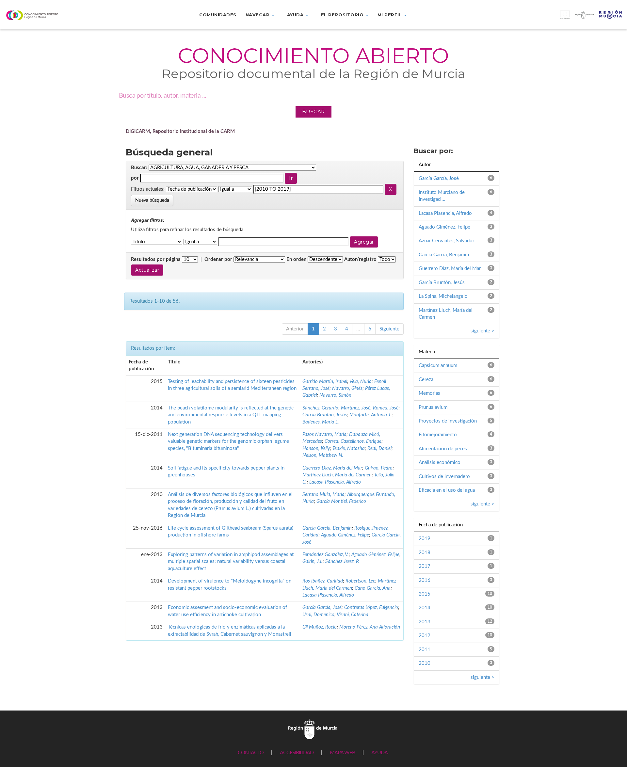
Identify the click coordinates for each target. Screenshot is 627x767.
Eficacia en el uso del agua (447, 490)
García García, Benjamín (327, 528)
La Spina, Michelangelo (443, 296)
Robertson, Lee (360, 581)
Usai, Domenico (318, 614)
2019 (424, 538)
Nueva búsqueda (152, 200)
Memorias (429, 393)
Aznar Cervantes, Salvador (446, 240)
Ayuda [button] (296, 14)
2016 (424, 580)
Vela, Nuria (360, 381)
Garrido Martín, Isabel (324, 381)
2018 (424, 552)
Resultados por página (156, 259)
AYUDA (379, 752)
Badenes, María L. (320, 422)
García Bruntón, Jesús (324, 414)
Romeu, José (385, 408)
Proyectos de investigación (448, 421)
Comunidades (217, 14)
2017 (424, 566)
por (135, 178)
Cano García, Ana (373, 588)
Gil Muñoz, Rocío (319, 627)
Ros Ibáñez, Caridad (322, 581)
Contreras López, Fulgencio (371, 607)
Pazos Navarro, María (324, 434)
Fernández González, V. (325, 554)
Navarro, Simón (335, 395)
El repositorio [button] (343, 14)
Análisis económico (439, 462)
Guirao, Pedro (379, 468)
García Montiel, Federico (341, 501)
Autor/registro (360, 259)
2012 (424, 635)
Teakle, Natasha (348, 448)
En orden (296, 259)
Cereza (426, 379)
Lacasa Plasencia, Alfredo (335, 482)
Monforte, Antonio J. (370, 414)
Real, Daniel (379, 448)
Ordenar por (218, 259)
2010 (424, 663)
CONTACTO (251, 752)
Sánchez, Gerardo (320, 408)
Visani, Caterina (352, 614)
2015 (424, 594)
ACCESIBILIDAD (297, 752)
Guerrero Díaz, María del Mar (332, 468)
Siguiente (389, 329)
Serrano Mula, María (323, 494)
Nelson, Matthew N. (323, 455)
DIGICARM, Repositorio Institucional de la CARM (180, 131)
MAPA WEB (342, 752)
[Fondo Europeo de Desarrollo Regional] (548, 18)
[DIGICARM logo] (52, 15)
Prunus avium (433, 407)
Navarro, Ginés (347, 388)
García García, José (322, 607)
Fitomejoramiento (438, 434)
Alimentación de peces (443, 448)
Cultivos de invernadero (444, 476)
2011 (424, 649)
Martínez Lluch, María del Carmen (337, 474)
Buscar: (139, 167)
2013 (424, 621)
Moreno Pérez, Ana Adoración (369, 627)
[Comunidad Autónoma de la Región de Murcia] (312, 728)
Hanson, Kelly (316, 448)
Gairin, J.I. (312, 561)
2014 (424, 607)
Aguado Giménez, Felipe (345, 535)
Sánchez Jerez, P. (342, 561)
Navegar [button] (258, 14)
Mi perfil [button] (390, 14)
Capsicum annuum (438, 365)
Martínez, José (355, 408)
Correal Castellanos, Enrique (353, 441)
